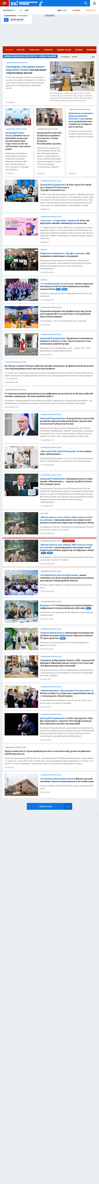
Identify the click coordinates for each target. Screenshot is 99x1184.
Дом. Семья (44, 513)
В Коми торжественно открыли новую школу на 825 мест (66, 586)
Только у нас (34, 50)
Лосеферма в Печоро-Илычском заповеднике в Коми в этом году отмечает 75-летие (67, 528)
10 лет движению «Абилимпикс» (66, 452)
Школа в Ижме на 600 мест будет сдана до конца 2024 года (66, 787)
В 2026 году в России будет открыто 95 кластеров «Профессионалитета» (66, 187)
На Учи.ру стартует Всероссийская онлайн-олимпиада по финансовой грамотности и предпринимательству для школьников (49, 367)
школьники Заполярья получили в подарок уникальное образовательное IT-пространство (67, 635)
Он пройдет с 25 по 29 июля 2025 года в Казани (63, 321)
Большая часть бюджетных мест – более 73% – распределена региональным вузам (65, 349)
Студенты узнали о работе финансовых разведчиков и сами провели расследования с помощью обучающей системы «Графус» (67, 673)
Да (6, 20)
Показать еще (45, 806)
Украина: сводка (64, 50)
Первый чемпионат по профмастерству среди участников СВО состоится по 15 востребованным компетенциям (65, 314)
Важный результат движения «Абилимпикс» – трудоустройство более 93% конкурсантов (66, 481)
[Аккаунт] (94, 3)
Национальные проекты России (17, 62)
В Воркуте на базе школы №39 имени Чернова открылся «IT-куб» (65, 643)
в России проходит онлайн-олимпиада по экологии (64, 222)
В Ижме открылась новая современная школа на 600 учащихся (66, 294)
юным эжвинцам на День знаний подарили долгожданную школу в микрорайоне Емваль (67, 578)
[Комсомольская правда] (24, 3)
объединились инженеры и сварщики (65, 254)
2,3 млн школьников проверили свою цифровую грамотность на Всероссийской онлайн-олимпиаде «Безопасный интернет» (49, 395)
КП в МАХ (78, 50)
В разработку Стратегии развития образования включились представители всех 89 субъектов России (67, 421)
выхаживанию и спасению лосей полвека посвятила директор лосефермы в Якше (67, 520)
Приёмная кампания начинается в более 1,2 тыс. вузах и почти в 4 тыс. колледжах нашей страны (67, 341)
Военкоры (48, 50)
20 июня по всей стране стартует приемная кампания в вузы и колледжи (81, 134)
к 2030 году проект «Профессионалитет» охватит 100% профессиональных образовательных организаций (67, 721)
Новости (20, 50)
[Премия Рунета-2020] (40, 3)
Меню (4, 3)
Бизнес (74, 57)
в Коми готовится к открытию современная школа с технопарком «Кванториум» (67, 693)
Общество (44, 249)
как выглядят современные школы (26, 69)
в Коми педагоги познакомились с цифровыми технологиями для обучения (67, 606)
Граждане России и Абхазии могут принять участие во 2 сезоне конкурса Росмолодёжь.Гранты (49, 138)
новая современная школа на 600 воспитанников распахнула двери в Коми (67, 286)
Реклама (76, 10)
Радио (64, 10)
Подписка (90, 10)
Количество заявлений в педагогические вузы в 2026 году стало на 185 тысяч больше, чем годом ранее (17, 141)
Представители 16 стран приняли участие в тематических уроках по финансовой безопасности (48, 752)
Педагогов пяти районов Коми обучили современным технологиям (66, 613)
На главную (65, 57)
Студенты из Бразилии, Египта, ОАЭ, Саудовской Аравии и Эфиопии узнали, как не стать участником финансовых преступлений (67, 663)
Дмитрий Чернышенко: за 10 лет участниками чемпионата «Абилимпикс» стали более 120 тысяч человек (67, 459)
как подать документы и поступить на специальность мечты (81, 120)
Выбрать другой (17, 20)
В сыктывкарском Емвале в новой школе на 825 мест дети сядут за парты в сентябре (66, 701)
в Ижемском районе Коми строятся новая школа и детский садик (67, 780)
